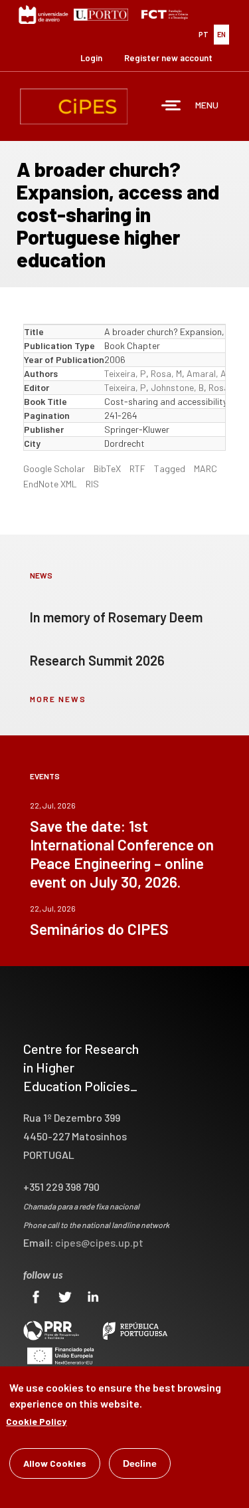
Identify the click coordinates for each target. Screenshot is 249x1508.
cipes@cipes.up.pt (99, 1242)
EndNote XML (50, 483)
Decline (140, 1463)
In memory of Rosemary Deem (116, 617)
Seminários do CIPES (99, 929)
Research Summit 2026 (97, 660)
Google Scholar (54, 468)
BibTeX (107, 468)
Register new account (168, 58)
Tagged (169, 468)
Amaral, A (206, 373)
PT (203, 34)
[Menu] (171, 106)
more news (58, 698)
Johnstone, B (177, 387)
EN (221, 34)
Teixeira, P (125, 373)
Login (91, 58)
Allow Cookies (54, 1463)
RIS (92, 483)
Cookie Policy (36, 1421)
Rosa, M (166, 373)
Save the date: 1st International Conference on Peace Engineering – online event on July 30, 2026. (122, 854)
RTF (137, 468)
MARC (205, 468)
